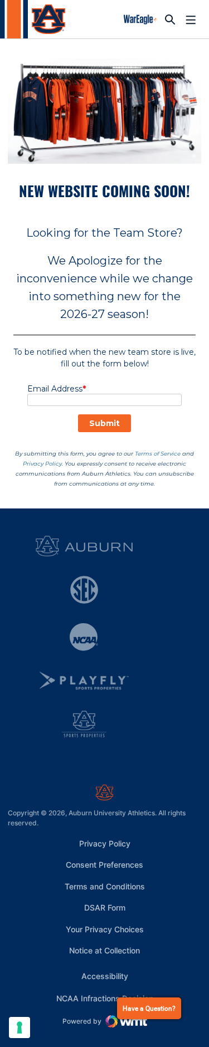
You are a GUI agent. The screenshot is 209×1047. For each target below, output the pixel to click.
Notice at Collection (104, 950)
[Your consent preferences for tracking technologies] (19, 1027)
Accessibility (104, 976)
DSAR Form (104, 907)
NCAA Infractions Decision (104, 998)
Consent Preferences (104, 864)
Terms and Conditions (105, 886)
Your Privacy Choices (105, 929)
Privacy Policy (104, 843)
